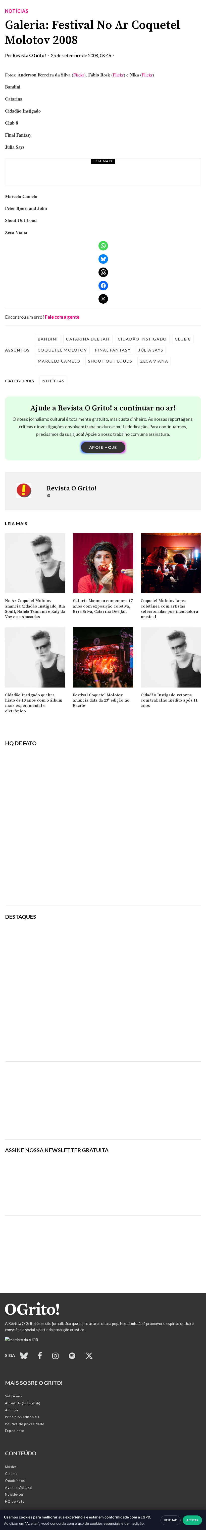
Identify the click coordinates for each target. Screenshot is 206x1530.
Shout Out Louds (110, 361)
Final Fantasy (112, 350)
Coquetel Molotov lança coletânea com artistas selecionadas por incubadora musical (169, 608)
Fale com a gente (62, 317)
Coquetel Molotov (62, 350)
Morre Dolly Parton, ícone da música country (92, 177)
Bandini (48, 338)
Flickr (78, 75)
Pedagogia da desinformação (30, 888)
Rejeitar (170, 1520)
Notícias (16, 11)
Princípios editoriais (22, 1417)
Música (11, 1467)
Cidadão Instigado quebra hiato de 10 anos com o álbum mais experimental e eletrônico (33, 703)
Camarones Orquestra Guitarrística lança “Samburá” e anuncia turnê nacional (131, 1011)
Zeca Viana (154, 361)
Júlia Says (150, 350)
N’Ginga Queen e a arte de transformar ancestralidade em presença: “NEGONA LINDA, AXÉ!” (138, 962)
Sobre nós (13, 1396)
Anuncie (11, 1410)
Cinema (11, 1474)
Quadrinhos (15, 1481)
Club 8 (183, 338)
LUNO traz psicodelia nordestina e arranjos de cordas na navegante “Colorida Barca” (137, 935)
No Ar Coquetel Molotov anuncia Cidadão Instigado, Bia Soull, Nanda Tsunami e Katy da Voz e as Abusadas (35, 608)
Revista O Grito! (29, 55)
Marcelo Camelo (59, 361)
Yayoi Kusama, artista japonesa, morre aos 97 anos (136, 987)
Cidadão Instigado (142, 338)
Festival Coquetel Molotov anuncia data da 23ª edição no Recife (101, 700)
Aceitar (192, 1520)
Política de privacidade (24, 1424)
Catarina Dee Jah (88, 338)
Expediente (14, 1431)
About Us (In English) (22, 1403)
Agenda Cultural (18, 1488)
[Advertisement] (103, 1097)
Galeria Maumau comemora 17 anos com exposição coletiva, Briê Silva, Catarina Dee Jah (103, 606)
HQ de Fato (15, 1501)
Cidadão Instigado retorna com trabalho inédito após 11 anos (169, 700)
